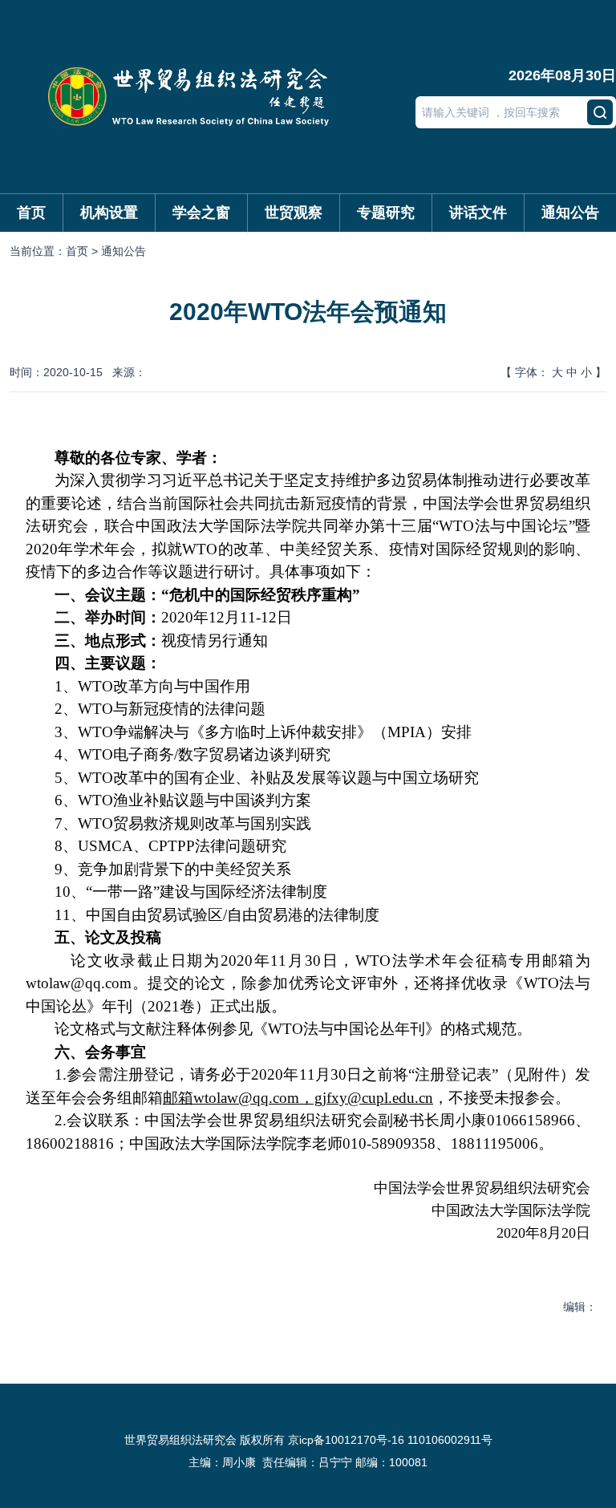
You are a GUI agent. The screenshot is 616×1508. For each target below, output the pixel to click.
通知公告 (570, 213)
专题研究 (386, 213)
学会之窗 (201, 213)
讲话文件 (478, 213)
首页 (31, 213)
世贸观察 (293, 213)
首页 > (83, 251)
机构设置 (109, 213)
